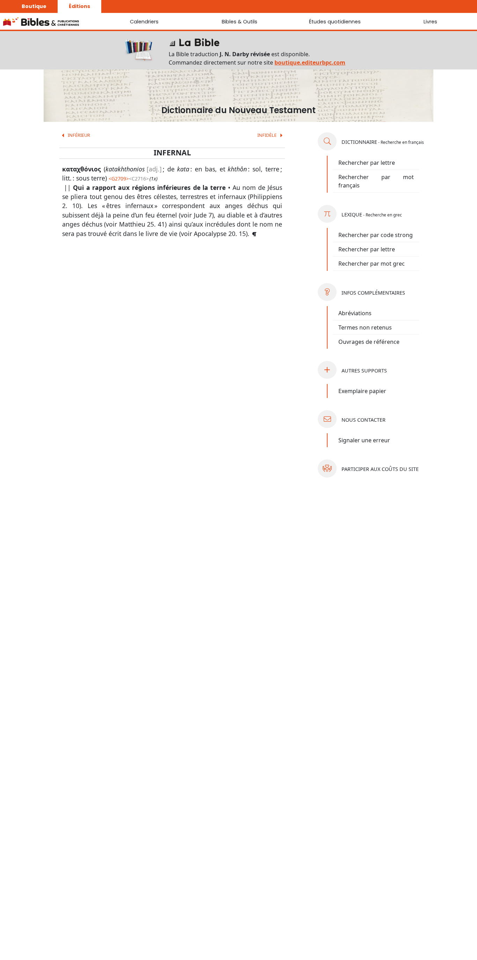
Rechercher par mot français (376, 181)
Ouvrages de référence (368, 342)
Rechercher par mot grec (371, 263)
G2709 (118, 178)
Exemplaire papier (362, 391)
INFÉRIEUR (78, 135)
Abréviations (355, 313)
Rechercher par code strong (375, 235)
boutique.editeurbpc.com (309, 62)
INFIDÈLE (267, 135)
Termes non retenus (365, 327)
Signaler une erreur (364, 440)
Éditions (79, 6)
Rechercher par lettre (366, 163)
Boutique (34, 6)
